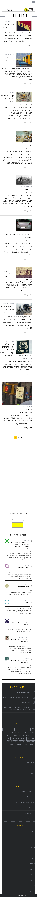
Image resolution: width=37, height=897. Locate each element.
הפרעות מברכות (26, 702)
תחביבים (12, 745)
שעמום (25, 745)
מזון (33, 831)
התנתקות (31, 732)
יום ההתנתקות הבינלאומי (26, 779)
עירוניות (23, 738)
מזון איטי (21, 735)
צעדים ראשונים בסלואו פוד (25, 802)
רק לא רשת (31, 762)
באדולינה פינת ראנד (23, 587)
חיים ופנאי (31, 853)
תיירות (33, 858)
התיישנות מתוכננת (8, 729)
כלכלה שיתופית (30, 735)
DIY (33, 729)
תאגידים (19, 745)
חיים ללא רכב (8, 57)
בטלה (27, 729)
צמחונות (22, 742)
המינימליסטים (30, 813)
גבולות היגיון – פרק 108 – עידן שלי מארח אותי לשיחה (20, 623)
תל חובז (28, 715)
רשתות (10, 742)
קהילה (33, 875)
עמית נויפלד (5, 28)
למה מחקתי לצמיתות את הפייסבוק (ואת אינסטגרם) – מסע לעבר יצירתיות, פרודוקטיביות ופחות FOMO (20, 545)
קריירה (16, 742)
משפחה (32, 864)
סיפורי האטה (30, 818)
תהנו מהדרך (27, 146)
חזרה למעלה (25, 895)
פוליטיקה (32, 886)
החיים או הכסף (20, 729)
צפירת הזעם (9, 25)
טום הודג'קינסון (22, 732)
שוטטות (32, 745)
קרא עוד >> (28, 45)
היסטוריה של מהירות (28, 797)
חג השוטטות (31, 773)
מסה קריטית (27, 189)
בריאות (32, 869)
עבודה (7, 735)
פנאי (8, 738)
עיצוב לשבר (31, 738)
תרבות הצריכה (30, 748)
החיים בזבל (26, 603)
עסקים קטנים (15, 738)
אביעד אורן (5, 312)
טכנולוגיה (13, 732)
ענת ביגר (24, 358)
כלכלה (33, 880)
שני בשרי (32, 768)
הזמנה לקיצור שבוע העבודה (22, 692)
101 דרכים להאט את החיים (25, 791)
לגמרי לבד (28, 409)
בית (34, 836)
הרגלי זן (32, 808)
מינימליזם (14, 735)
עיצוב (33, 842)
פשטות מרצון (30, 742)
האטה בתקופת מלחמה (23, 567)
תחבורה (32, 891)
